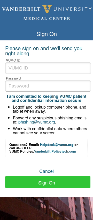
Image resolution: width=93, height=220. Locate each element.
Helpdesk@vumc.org (56, 144)
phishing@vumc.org (36, 122)
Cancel (46, 171)
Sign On (46, 182)
